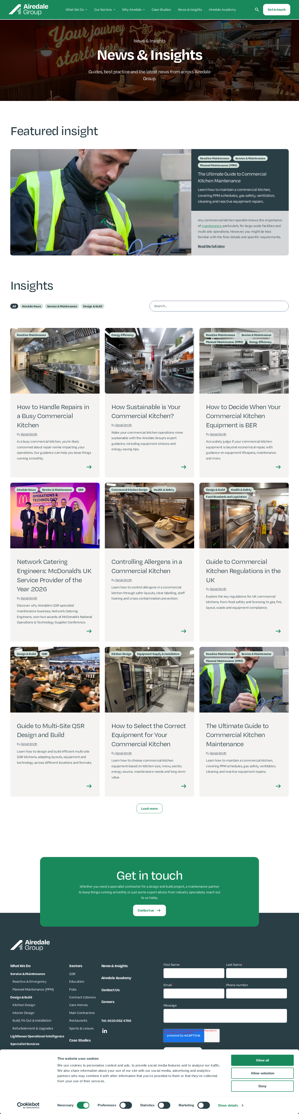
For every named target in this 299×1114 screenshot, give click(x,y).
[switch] (126, 1105)
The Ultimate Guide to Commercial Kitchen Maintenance (237, 735)
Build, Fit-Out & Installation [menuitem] (31, 1020)
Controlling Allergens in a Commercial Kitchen (146, 566)
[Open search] (257, 9)
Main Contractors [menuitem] (82, 1013)
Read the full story (211, 246)
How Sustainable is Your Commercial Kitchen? (146, 411)
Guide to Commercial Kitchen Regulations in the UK (243, 570)
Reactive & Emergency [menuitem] (29, 981)
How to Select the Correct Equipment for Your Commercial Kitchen (148, 735)
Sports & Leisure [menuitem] (81, 1028)
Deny (262, 1086)
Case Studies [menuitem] (79, 1040)
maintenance (211, 226)
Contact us (146, 910)
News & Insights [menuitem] (114, 965)
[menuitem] (37, 1036)
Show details (228, 1105)
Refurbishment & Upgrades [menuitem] (32, 1028)
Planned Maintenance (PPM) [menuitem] (33, 989)
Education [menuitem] (76, 981)
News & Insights (190, 9)
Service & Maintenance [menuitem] (27, 973)
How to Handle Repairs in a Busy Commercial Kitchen (53, 416)
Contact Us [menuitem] (110, 989)
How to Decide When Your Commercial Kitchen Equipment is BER (243, 416)
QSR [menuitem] (72, 974)
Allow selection (262, 1073)
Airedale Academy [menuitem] (116, 977)
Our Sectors (103, 9)
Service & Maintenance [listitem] (62, 306)
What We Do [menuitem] (20, 965)
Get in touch (277, 9)
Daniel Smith (29, 434)
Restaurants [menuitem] (78, 1020)
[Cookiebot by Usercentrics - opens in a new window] (28, 1105)
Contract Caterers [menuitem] (82, 997)
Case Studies (161, 9)
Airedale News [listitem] (31, 306)
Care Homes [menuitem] (78, 1005)
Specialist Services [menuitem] (24, 1044)
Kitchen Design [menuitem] (23, 1005)
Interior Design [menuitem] (23, 1013)
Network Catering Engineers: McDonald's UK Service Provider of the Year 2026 (54, 575)
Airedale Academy (222, 9)
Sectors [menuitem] (75, 965)
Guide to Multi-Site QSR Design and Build (50, 730)
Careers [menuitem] (107, 1001)
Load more (149, 808)
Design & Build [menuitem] (21, 997)
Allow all (262, 1060)
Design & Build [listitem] (92, 306)
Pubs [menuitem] (72, 989)
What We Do (75, 9)
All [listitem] (14, 306)
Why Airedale (131, 9)
